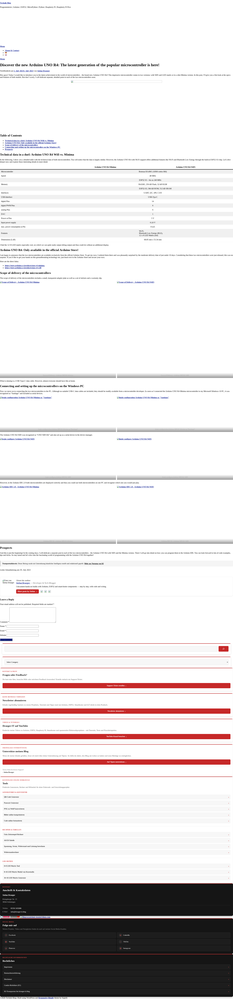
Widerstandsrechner (11, 852)
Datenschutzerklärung (12, 973)
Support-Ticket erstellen (116, 686)
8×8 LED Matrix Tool (12, 866)
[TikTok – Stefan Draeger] (49, 591)
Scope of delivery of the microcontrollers (21, 145)
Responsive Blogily (46, 998)
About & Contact (12, 50)
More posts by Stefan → (27, 591)
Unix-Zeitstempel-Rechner (13, 834)
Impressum (8, 967)
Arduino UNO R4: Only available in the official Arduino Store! (30, 143)
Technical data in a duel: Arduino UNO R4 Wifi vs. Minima (29, 141)
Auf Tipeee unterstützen (116, 762)
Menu (2, 46)
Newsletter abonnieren (116, 711)
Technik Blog (5, 3)
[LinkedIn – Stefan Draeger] (45, 591)
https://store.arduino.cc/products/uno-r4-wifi (23, 268)
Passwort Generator (11, 803)
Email (3, 631)
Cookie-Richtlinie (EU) (12, 985)
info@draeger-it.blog (18, 912)
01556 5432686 (16, 908)
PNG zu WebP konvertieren (14, 809)
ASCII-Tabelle (9, 840)
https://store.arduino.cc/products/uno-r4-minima (24, 266)
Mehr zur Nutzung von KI (94, 564)
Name (3, 626)
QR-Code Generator (11, 797)
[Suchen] (224, 649)
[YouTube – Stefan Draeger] (42, 591)
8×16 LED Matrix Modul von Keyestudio (19, 872)
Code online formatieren (13, 821)
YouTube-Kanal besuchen (115, 736)
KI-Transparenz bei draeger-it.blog (17, 991)
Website (3, 635)
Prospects (9, 149)
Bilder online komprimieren (14, 815)
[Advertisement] (116, 27)
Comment (4, 622)
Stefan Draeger (43, 71)
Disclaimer (8, 979)
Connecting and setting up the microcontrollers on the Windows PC (32, 147)
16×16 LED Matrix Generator (15, 878)
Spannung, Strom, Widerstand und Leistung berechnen (24, 846)
